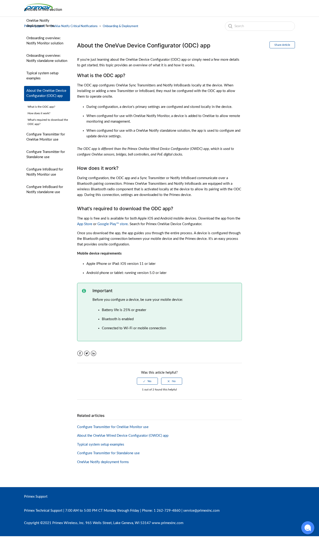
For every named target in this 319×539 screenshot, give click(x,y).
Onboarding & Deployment (120, 26)
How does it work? (39, 113)
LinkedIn (93, 353)
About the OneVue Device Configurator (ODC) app (46, 93)
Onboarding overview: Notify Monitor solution (44, 40)
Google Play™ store (112, 224)
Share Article (282, 44)
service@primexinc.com (201, 510)
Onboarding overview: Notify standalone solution (46, 58)
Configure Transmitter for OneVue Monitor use (45, 137)
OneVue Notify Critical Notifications (74, 26)
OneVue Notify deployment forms (40, 23)
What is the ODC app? (41, 106)
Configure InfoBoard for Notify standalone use (44, 189)
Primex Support (35, 496)
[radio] (147, 381)
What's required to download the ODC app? (48, 121)
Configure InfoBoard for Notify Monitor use (44, 172)
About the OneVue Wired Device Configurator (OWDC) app (122, 435)
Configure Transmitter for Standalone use (45, 154)
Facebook (80, 353)
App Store (84, 224)
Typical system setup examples (42, 75)
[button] (307, 527)
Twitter (87, 353)
